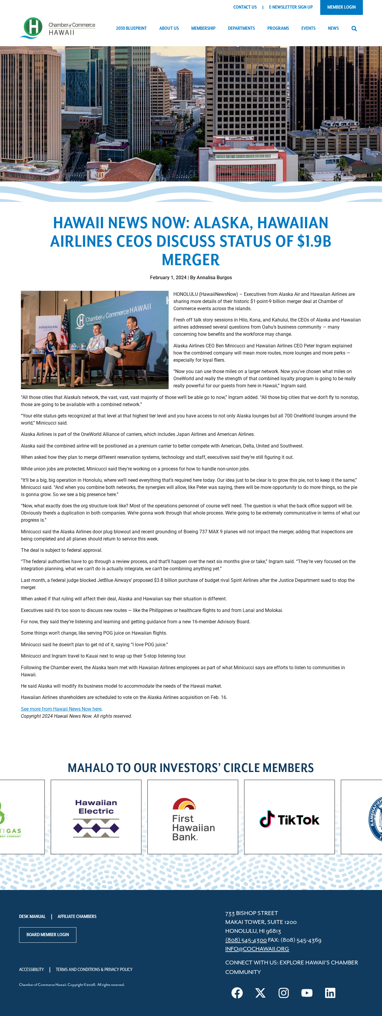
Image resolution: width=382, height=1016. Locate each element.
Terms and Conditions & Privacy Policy (94, 969)
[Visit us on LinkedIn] (330, 993)
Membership (203, 28)
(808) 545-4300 (246, 940)
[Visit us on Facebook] (237, 993)
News (333, 28)
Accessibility (31, 969)
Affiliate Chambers (77, 916)
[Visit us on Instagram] (283, 993)
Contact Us (245, 7)
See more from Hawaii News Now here (61, 709)
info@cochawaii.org (257, 949)
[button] (354, 29)
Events (308, 28)
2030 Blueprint (131, 28)
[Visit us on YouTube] (306, 993)
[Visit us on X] (260, 993)
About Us (169, 28)
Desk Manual (32, 916)
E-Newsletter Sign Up (291, 7)
